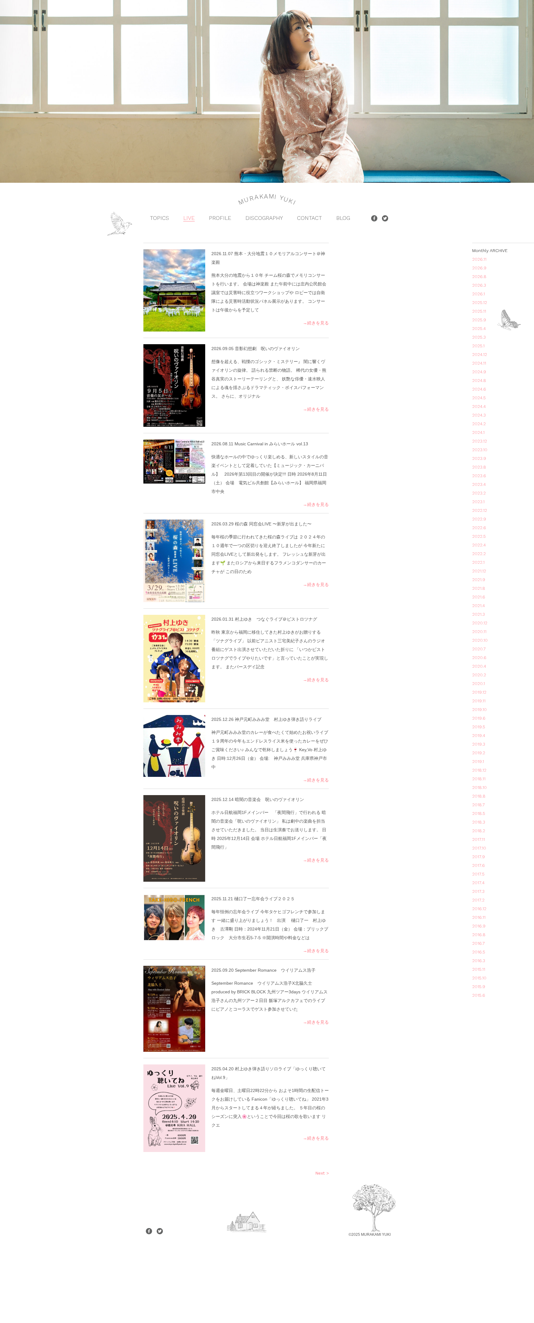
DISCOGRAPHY (264, 218)
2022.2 (479, 553)
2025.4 (479, 328)
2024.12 (479, 354)
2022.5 (479, 536)
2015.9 (478, 986)
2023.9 (479, 458)
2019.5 (478, 726)
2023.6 (479, 475)
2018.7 (478, 804)
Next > (322, 1173)
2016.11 (478, 917)
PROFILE (220, 218)
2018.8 (478, 796)
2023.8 (479, 467)
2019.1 (478, 761)
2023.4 (479, 484)
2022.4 (479, 544)
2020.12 (479, 622)
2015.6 (478, 995)
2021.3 (478, 614)
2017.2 (478, 899)
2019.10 (479, 709)
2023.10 (479, 449)
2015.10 (479, 977)
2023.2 (479, 492)
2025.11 (479, 311)
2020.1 (478, 683)
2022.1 (478, 562)
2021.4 (478, 605)
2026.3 (479, 285)
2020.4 (479, 666)
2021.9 (478, 579)
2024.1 (478, 432)
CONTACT (309, 218)
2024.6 (479, 389)
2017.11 (478, 839)
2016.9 (478, 925)
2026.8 (479, 276)
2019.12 (479, 692)
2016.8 (478, 934)
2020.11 (479, 631)
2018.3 (478, 822)
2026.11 (479, 259)
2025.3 (479, 337)
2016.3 (478, 960)
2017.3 (478, 891)
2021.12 (479, 570)
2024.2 (479, 423)
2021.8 (478, 588)
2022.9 (479, 518)
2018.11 (478, 778)
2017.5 (478, 873)
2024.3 (479, 415)
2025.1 (478, 345)
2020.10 (480, 640)
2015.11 (478, 969)
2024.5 (479, 397)
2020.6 (479, 657)
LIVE (189, 218)
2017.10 (479, 848)
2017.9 (478, 856)
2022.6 (479, 527)
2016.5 (478, 951)
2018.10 (479, 787)
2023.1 (478, 501)
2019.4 (478, 735)
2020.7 (479, 648)
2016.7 (478, 943)
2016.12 (479, 908)
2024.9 (479, 371)
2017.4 (478, 882)
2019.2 (478, 752)
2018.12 (479, 770)
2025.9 (479, 319)
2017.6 (478, 865)
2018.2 (478, 830)
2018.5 (478, 813)
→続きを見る (316, 322)
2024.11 (479, 363)
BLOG (343, 218)
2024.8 (479, 380)
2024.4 (479, 406)
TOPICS (159, 218)
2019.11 (478, 700)
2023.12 (479, 441)
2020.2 (479, 674)
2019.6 (478, 718)
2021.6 (478, 596)
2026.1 (478, 293)
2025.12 (479, 302)
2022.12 (479, 510)
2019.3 (478, 744)
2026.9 (479, 267)
